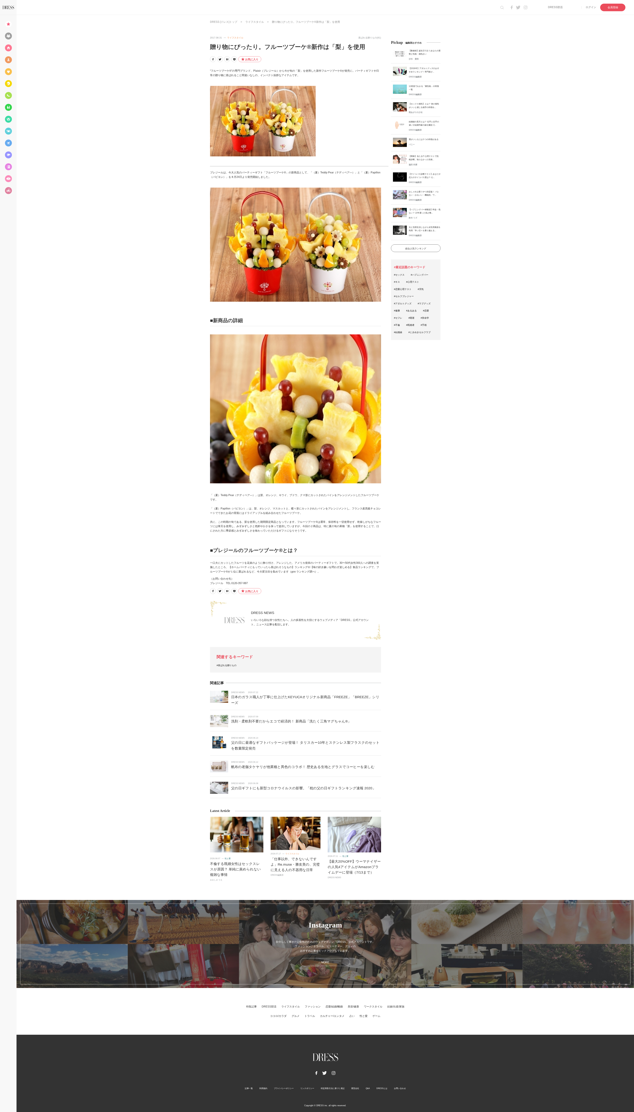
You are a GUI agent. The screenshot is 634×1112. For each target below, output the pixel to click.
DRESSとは (381, 1088)
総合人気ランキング (415, 248)
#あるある (411, 310)
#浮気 (421, 289)
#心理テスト (412, 282)
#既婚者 (410, 325)
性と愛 (228, 858)
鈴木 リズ (413, 218)
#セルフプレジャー (404, 296)
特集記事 (251, 1006)
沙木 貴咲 (414, 59)
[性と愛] (8, 179)
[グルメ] (8, 131)
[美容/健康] (8, 84)
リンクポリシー (307, 1088)
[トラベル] (8, 143)
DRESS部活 (555, 7)
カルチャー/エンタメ (332, 1016)
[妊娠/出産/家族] (8, 107)
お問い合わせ (400, 1088)
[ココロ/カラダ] (8, 119)
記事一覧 (249, 1088)
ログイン (591, 7)
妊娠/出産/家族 (396, 1006)
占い (352, 1016)
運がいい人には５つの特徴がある (424, 139)
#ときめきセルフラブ (419, 332)
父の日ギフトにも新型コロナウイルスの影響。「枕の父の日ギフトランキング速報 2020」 (303, 788)
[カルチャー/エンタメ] (8, 155)
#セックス (399, 274)
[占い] (8, 167)
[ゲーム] (8, 191)
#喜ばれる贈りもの (226, 665)
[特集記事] (8, 24)
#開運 (411, 318)
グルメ (295, 1016)
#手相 (424, 325)
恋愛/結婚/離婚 (334, 1006)
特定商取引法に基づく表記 (333, 1088)
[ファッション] (8, 60)
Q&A (368, 1088)
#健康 (397, 310)
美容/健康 (353, 1006)
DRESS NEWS (262, 613)
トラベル (309, 1016)
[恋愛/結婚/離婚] (8, 72)
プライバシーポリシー (284, 1088)
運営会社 (355, 1088)
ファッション (313, 1006)
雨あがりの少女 (416, 112)
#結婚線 (398, 332)
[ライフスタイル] (8, 48)
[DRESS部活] (8, 36)
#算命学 (425, 318)
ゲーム (376, 1016)
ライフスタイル (254, 21)
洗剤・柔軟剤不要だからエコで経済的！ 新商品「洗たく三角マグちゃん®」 (291, 721)
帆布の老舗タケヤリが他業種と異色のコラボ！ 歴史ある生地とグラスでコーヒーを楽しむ (303, 767)
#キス (397, 282)
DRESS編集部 (277, 875)
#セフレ (398, 318)
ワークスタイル (373, 1006)
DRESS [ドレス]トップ (223, 21)
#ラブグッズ (424, 303)
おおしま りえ (216, 880)
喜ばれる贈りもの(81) (369, 37)
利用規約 (263, 1088)
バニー (412, 144)
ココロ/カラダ (278, 1016)
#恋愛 (426, 310)
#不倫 (397, 325)
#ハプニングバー (419, 274)
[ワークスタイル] (8, 95)
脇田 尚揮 (413, 164)
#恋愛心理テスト (402, 289)
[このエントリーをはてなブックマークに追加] (227, 59)
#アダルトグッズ (402, 303)
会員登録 (613, 7)
